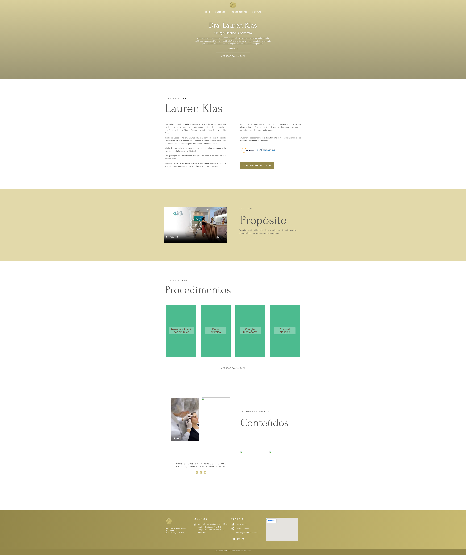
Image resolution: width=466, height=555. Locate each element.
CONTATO (257, 12)
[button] (195, 224)
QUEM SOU (220, 12)
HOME (207, 12)
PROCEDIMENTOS (238, 12)
